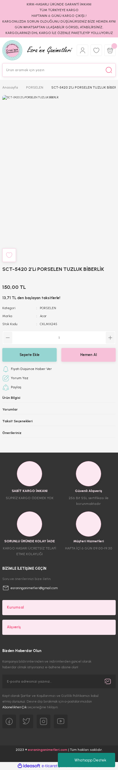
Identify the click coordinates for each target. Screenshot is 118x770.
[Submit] (108, 681)
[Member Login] (82, 50)
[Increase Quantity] (110, 338)
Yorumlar (10, 409)
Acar (43, 316)
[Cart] (110, 50)
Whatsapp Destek (90, 760)
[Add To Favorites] (9, 255)
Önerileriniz (11, 433)
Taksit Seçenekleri (17, 421)
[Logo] (37, 50)
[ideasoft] (28, 766)
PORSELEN (48, 308)
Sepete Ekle (29, 355)
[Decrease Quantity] (7, 338)
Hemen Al (88, 355)
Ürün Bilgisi (11, 398)
